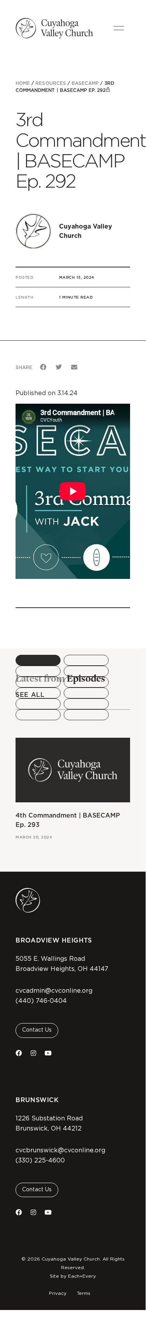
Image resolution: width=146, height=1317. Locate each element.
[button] (43, 367)
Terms (83, 1293)
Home (23, 83)
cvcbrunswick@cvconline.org (60, 1150)
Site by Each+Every (73, 1276)
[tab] (38, 660)
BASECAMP (85, 83)
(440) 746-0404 (41, 1001)
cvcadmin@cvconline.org (54, 991)
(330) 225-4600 (40, 1160)
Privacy (57, 1293)
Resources (50, 83)
